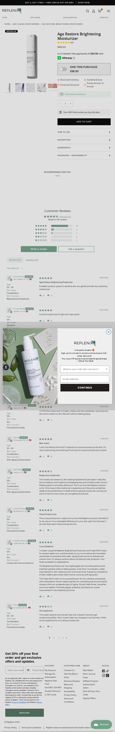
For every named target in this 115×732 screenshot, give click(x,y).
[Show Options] (106, 369)
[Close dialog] (108, 331)
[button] (6, 367)
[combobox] (84, 369)
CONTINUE (85, 387)
